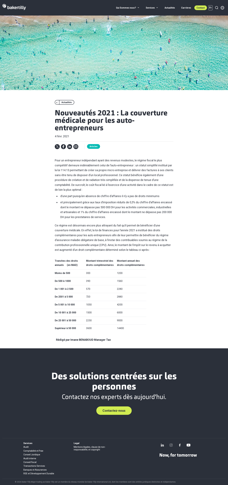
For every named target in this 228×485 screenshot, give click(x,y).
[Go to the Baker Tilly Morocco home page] (14, 7)
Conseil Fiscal (29, 462)
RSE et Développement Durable (38, 473)
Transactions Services (34, 466)
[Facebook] (180, 445)
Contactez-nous (114, 410)
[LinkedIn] (162, 445)
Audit (26, 447)
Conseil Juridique (31, 454)
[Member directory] (222, 8)
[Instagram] (171, 445)
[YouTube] (188, 445)
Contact (201, 8)
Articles (93, 146)
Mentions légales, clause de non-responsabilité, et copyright (89, 448)
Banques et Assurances (35, 470)
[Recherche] (216, 7)
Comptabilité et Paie (33, 451)
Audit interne (29, 458)
